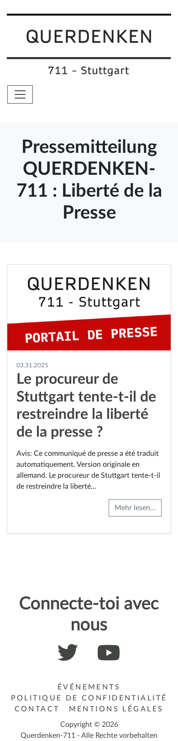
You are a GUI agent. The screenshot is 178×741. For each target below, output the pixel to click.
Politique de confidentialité (89, 698)
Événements (89, 687)
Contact (37, 709)
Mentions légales (116, 709)
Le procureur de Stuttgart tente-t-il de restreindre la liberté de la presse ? (86, 405)
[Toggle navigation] (20, 94)
